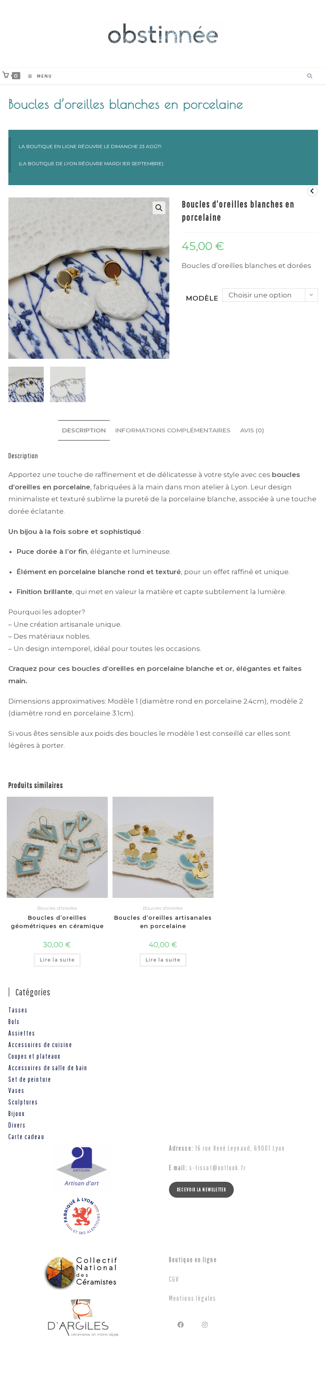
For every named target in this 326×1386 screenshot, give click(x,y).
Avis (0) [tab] (252, 430)
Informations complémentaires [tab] (173, 430)
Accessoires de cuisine (40, 1044)
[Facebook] (181, 1324)
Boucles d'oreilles (57, 908)
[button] (159, 207)
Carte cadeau (26, 1136)
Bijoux (16, 1113)
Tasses (18, 1010)
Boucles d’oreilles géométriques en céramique (57, 922)
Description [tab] (84, 430)
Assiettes (22, 1033)
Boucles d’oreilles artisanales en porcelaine (163, 922)
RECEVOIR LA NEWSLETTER (201, 1189)
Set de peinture (30, 1079)
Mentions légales (193, 1298)
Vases (16, 1090)
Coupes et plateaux (34, 1056)
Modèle (202, 298)
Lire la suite (57, 960)
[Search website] (309, 76)
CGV (174, 1279)
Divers (17, 1125)
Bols (14, 1021)
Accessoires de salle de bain (48, 1067)
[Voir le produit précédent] (312, 191)
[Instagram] (205, 1324)
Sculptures (23, 1102)
